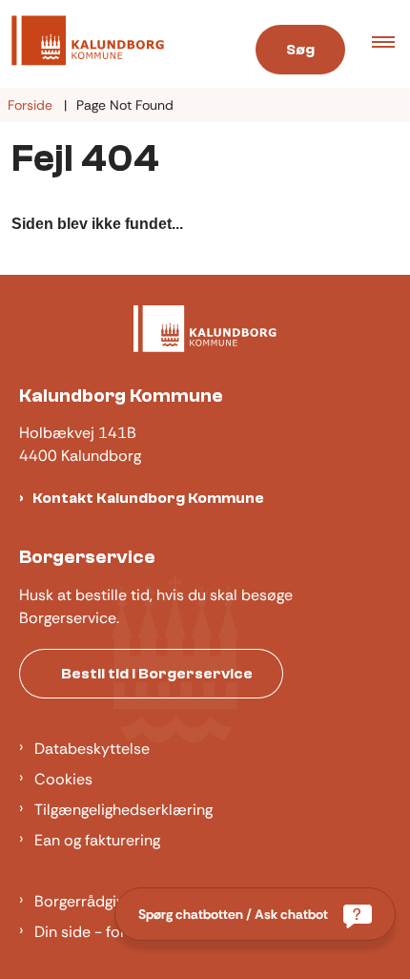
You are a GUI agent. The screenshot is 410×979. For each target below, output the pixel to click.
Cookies (63, 779)
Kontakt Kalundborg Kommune (148, 498)
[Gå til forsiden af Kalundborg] (114, 44)
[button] (391, 44)
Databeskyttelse (92, 749)
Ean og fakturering (97, 840)
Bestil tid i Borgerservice (157, 673)
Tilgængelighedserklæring (123, 810)
